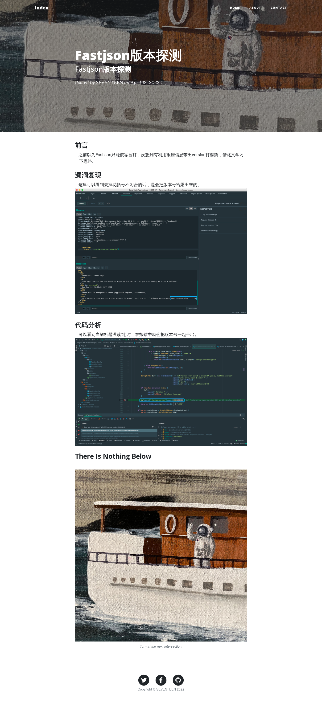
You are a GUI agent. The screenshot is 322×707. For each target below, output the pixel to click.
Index (42, 7)
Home (235, 8)
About (255, 8)
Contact (279, 8)
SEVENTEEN (109, 82)
